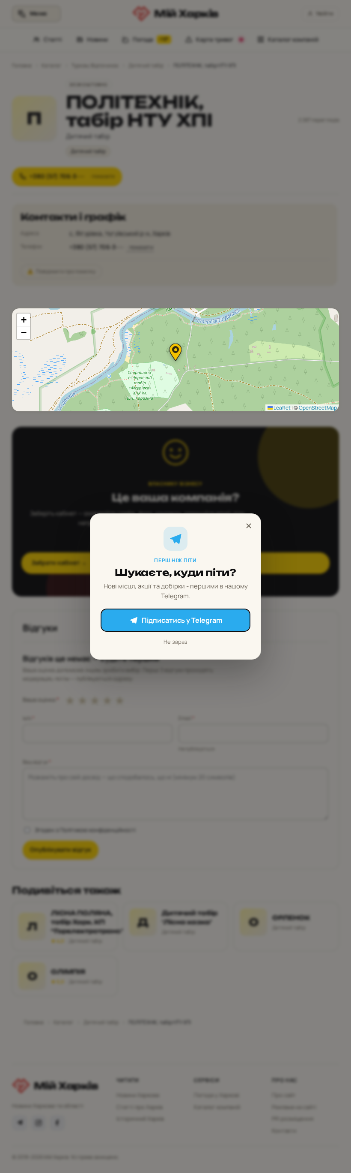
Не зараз (175, 641)
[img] (175, 359)
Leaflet (282, 407)
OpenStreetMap (318, 407)
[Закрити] (249, 526)
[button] (175, 352)
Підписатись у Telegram (182, 620)
